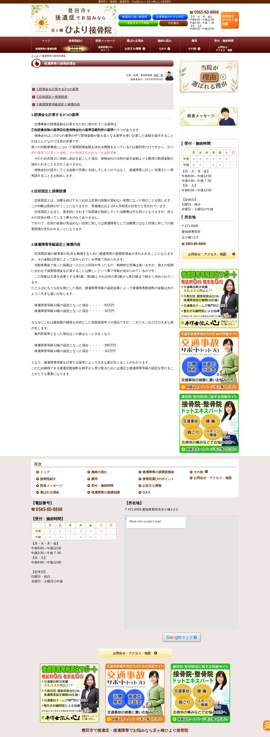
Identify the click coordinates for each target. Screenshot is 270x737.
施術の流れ (99, 472)
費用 (95, 479)
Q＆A (146, 492)
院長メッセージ (51, 485)
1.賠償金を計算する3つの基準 (57, 89)
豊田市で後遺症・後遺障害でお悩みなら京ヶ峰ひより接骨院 (135, 730)
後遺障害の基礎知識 (106, 492)
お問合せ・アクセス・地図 (207, 254)
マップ (179, 637)
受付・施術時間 (102, 485)
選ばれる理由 (50, 492)
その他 (198, 472)
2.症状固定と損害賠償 (51, 97)
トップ (46, 40)
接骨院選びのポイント (158, 479)
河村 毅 (158, 75)
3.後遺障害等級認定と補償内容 (58, 104)
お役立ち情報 (152, 485)
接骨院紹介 (48, 479)
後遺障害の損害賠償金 (158, 472)
